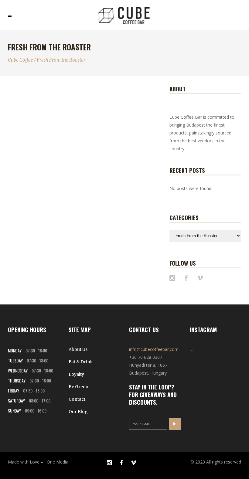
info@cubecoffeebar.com (154, 349)
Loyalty (76, 374)
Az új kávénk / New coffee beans (30, 133)
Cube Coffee (20, 60)
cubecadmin (25, 153)
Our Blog (78, 411)
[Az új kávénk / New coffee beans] (32, 98)
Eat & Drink (81, 362)
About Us (78, 349)
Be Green (78, 386)
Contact (77, 399)
